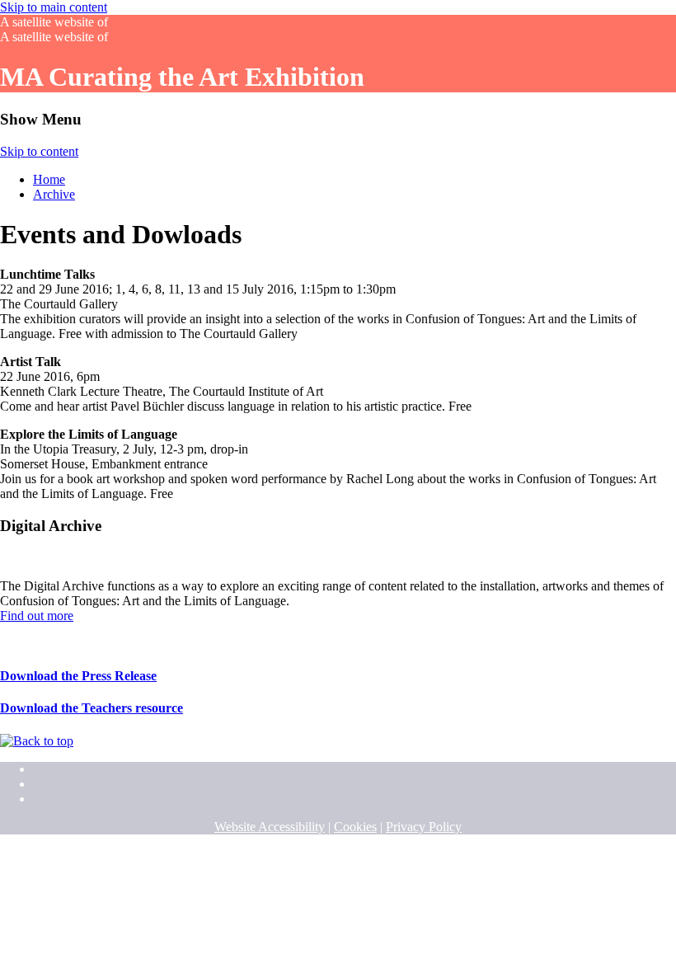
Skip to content (39, 151)
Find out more (36, 616)
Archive (54, 194)
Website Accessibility (269, 827)
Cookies (355, 827)
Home (49, 179)
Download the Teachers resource (91, 708)
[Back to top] (36, 741)
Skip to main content (53, 7)
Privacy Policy (424, 827)
